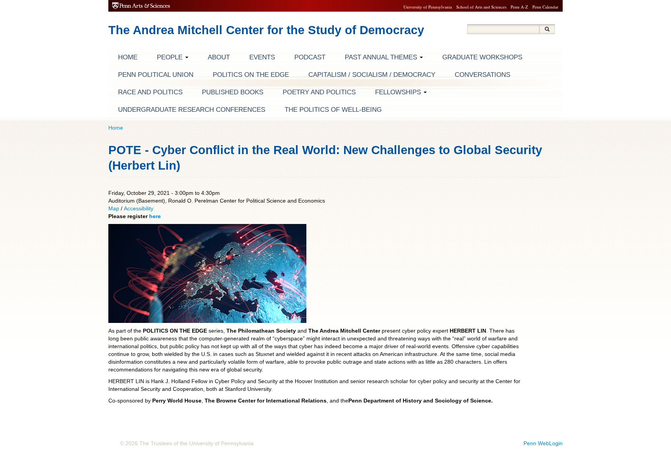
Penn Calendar (545, 7)
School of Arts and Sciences (481, 7)
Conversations (482, 74)
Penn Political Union (155, 74)
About (219, 57)
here (155, 216)
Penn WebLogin (543, 443)
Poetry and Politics (319, 92)
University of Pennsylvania (427, 7)
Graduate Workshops (482, 57)
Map (114, 208)
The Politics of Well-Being (333, 109)
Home (127, 57)
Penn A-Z (519, 7)
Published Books (232, 92)
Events (262, 57)
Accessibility (138, 208)
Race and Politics (150, 92)
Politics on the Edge (251, 74)
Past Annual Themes (382, 57)
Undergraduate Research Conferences (191, 109)
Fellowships (399, 92)
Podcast (309, 57)
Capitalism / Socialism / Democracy (371, 74)
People (170, 57)
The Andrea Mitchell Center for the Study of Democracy (266, 30)
